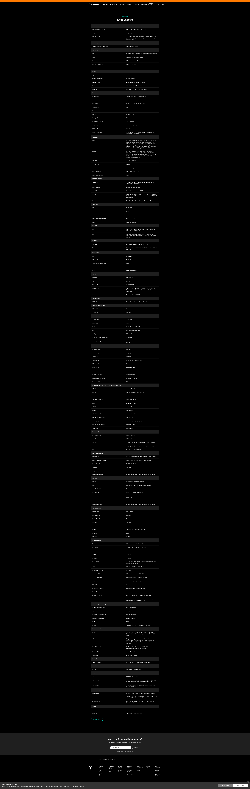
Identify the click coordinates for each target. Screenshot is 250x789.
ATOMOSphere (113, 4)
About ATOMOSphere (111, 768)
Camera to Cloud (121, 769)
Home (100, 759)
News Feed (129, 771)
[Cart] (163, 4)
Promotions (157, 774)
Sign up (136, 747)
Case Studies (129, 770)
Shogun (100, 771)
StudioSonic (101, 775)
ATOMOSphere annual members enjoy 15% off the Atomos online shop (125, 1)
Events (128, 767)
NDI (118, 771)
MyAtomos (144, 4)
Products (105, 4)
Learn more (81, 786)
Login (110, 771)
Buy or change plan (112, 770)
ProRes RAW (120, 767)
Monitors (157, 770)
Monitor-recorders (106, 759)
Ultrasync (101, 773)
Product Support (140, 767)
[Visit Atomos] (93, 4)
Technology (122, 4)
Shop (151, 4)
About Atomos (129, 774)
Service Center (139, 769)
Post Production (121, 770)
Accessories (157, 771)
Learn (128, 769)
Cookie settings (240, 785)
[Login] (156, 4)
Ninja (100, 767)
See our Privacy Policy (130, 751)
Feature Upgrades (149, 769)
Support (137, 4)
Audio (156, 773)
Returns (138, 770)
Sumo (100, 769)
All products (157, 767)
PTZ (100, 774)
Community (130, 4)
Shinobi (100, 770)
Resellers (157, 775)
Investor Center (130, 773)
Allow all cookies (225, 785)
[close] (248, 782)
